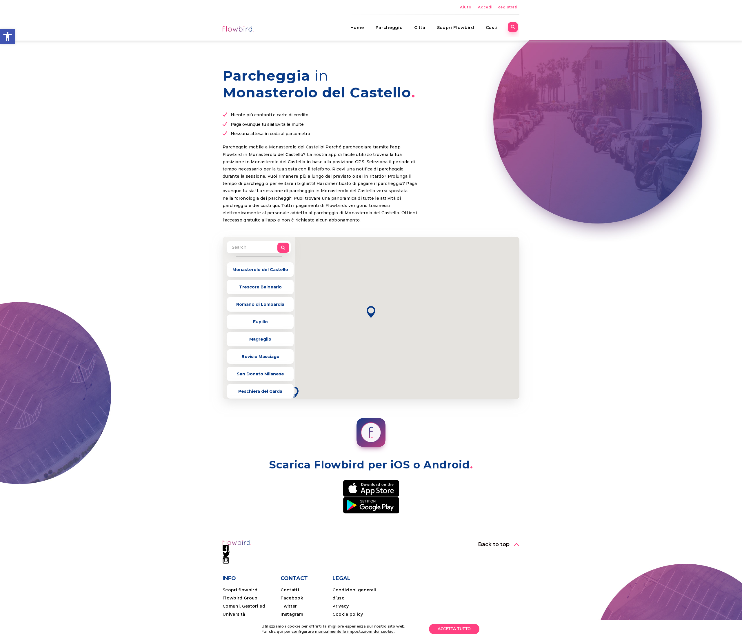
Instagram (292, 614)
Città (419, 27)
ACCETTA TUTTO (454, 629)
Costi (492, 27)
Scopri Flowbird (455, 27)
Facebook (292, 598)
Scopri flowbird (240, 589)
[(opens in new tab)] (371, 487)
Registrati (507, 7)
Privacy (340, 606)
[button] (7, 36)
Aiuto (465, 7)
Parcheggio (389, 27)
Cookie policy (347, 614)
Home (357, 27)
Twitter (289, 606)
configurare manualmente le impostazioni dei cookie (343, 631)
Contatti (290, 589)
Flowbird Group (240, 598)
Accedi (485, 7)
